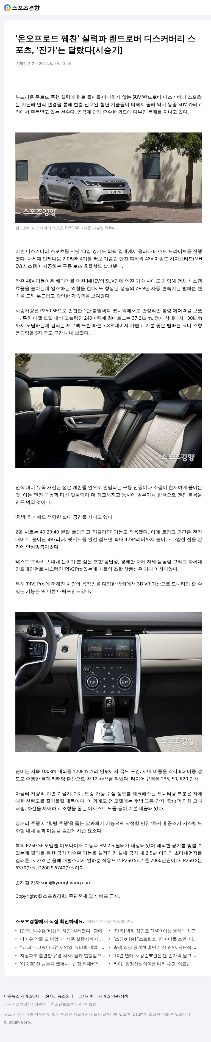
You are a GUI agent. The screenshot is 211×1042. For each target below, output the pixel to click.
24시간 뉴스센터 (59, 996)
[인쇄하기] (196, 78)
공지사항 (86, 996)
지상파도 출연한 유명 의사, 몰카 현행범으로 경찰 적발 (63, 955)
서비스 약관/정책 (113, 996)
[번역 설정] (174, 78)
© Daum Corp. (17, 1022)
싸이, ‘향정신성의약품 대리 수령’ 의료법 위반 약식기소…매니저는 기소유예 (156, 964)
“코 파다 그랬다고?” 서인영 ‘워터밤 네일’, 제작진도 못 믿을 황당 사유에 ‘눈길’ (63, 947)
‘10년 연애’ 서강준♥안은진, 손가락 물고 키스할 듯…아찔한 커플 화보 (156, 955)
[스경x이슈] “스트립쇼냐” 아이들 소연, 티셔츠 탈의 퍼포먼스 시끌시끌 (156, 939)
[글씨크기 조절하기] (185, 78)
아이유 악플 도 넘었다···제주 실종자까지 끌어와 (63, 939)
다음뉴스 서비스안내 (22, 996)
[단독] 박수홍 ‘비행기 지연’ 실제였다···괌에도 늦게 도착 (63, 931)
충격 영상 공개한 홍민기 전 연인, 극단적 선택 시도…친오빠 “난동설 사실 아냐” (156, 947)
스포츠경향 (26, 7)
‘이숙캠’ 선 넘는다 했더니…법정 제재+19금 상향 (63, 964)
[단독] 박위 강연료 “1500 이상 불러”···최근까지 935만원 (156, 931)
